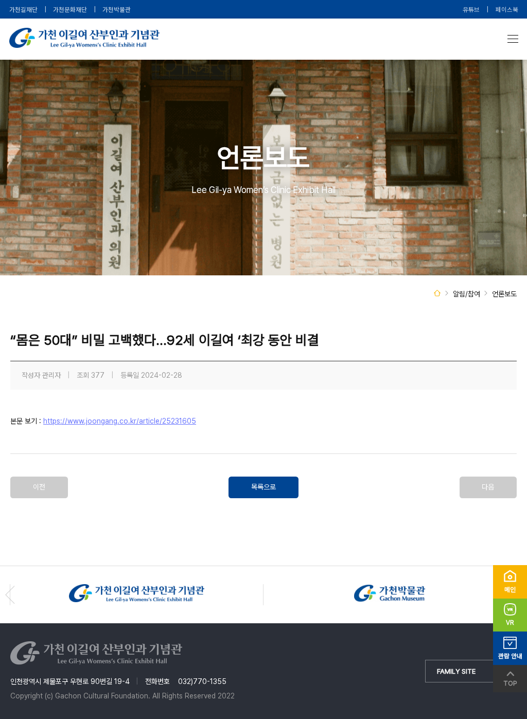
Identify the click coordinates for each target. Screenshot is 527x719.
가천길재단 (23, 9)
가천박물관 (116, 9)
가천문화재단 (70, 9)
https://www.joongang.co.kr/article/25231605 (119, 421)
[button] (10, 594)
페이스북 (507, 9)
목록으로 (263, 487)
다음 (488, 487)
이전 (39, 487)
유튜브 (471, 9)
